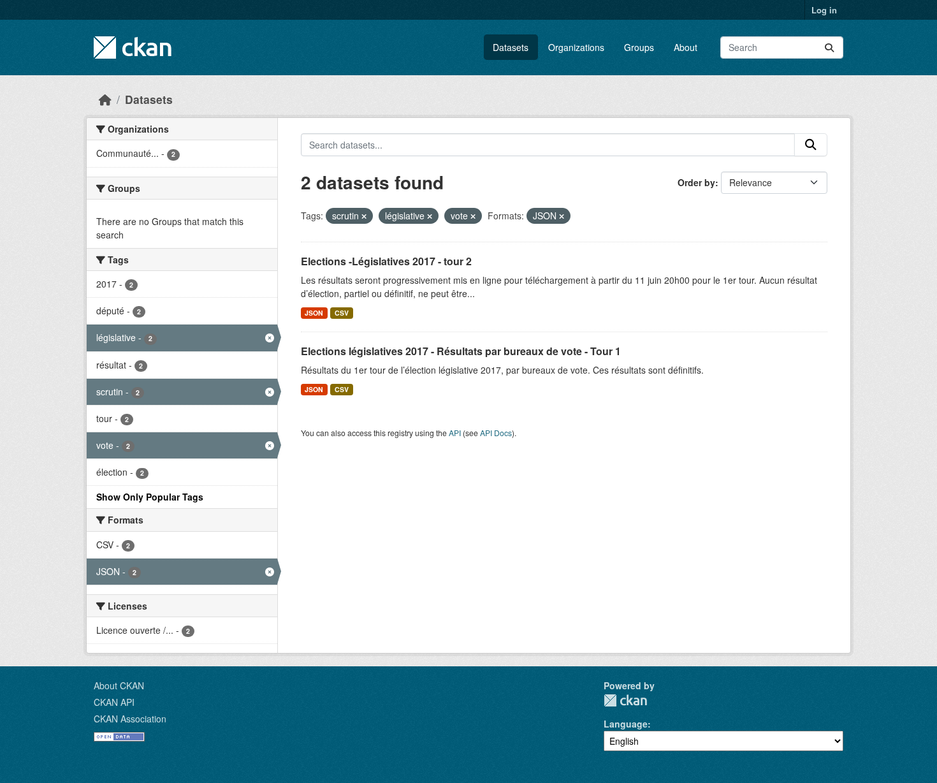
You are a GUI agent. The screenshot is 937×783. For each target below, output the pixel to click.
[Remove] (364, 216)
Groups (639, 47)
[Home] (105, 99)
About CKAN (119, 685)
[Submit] (829, 47)
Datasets (510, 47)
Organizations (576, 47)
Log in (824, 10)
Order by (696, 182)
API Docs (496, 432)
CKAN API (114, 702)
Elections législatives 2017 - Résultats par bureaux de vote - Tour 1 (461, 351)
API (455, 432)
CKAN (625, 700)
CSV (342, 313)
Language (626, 723)
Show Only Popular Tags (149, 496)
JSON (314, 313)
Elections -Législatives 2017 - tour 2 (386, 261)
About (685, 47)
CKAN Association (130, 718)
